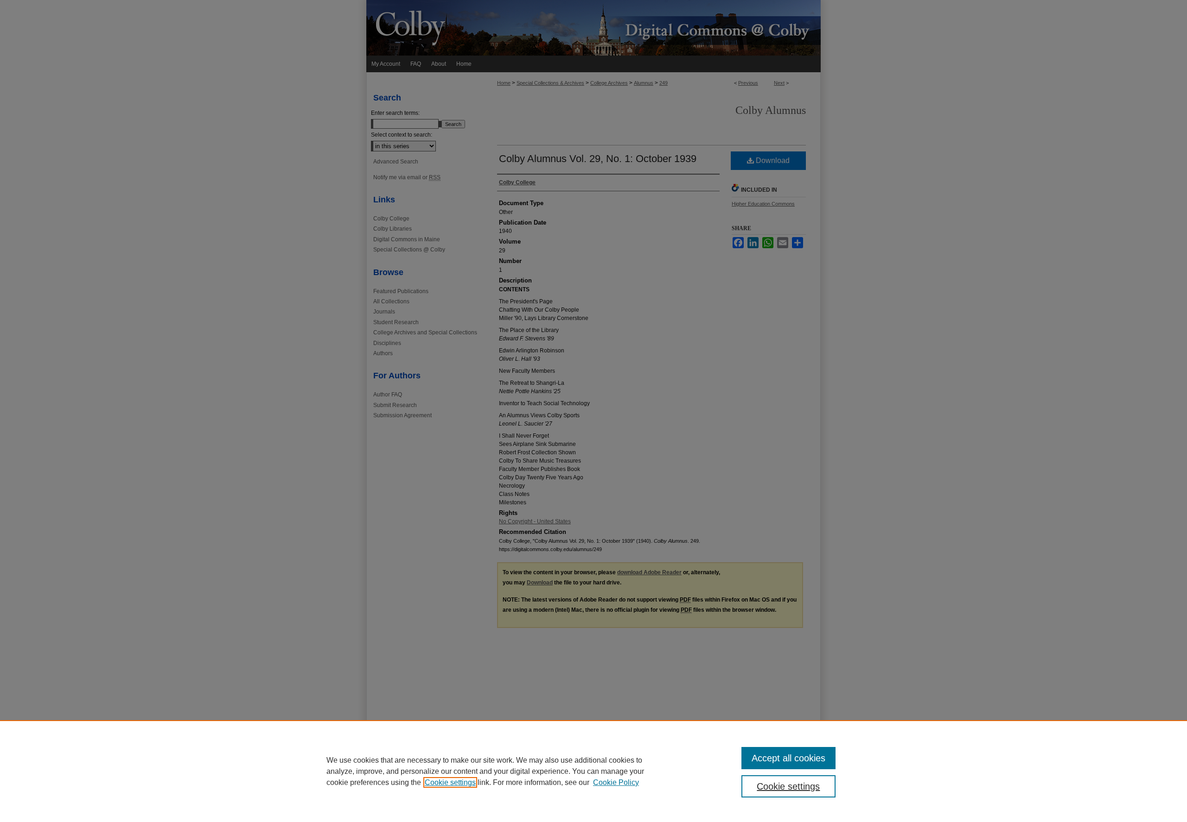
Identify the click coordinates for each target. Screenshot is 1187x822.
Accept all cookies (788, 758)
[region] (593, 771)
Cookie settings (450, 782)
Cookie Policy (616, 782)
